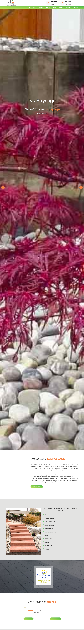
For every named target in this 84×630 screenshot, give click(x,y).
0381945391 (53, 2)
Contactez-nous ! (36, 486)
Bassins (54, 7)
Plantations (68, 7)
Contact (76, 7)
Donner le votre (55, 618)
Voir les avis (28, 618)
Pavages (61, 7)
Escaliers (41, 7)
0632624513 (53, 4)
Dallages (48, 7)
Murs (34, 7)
